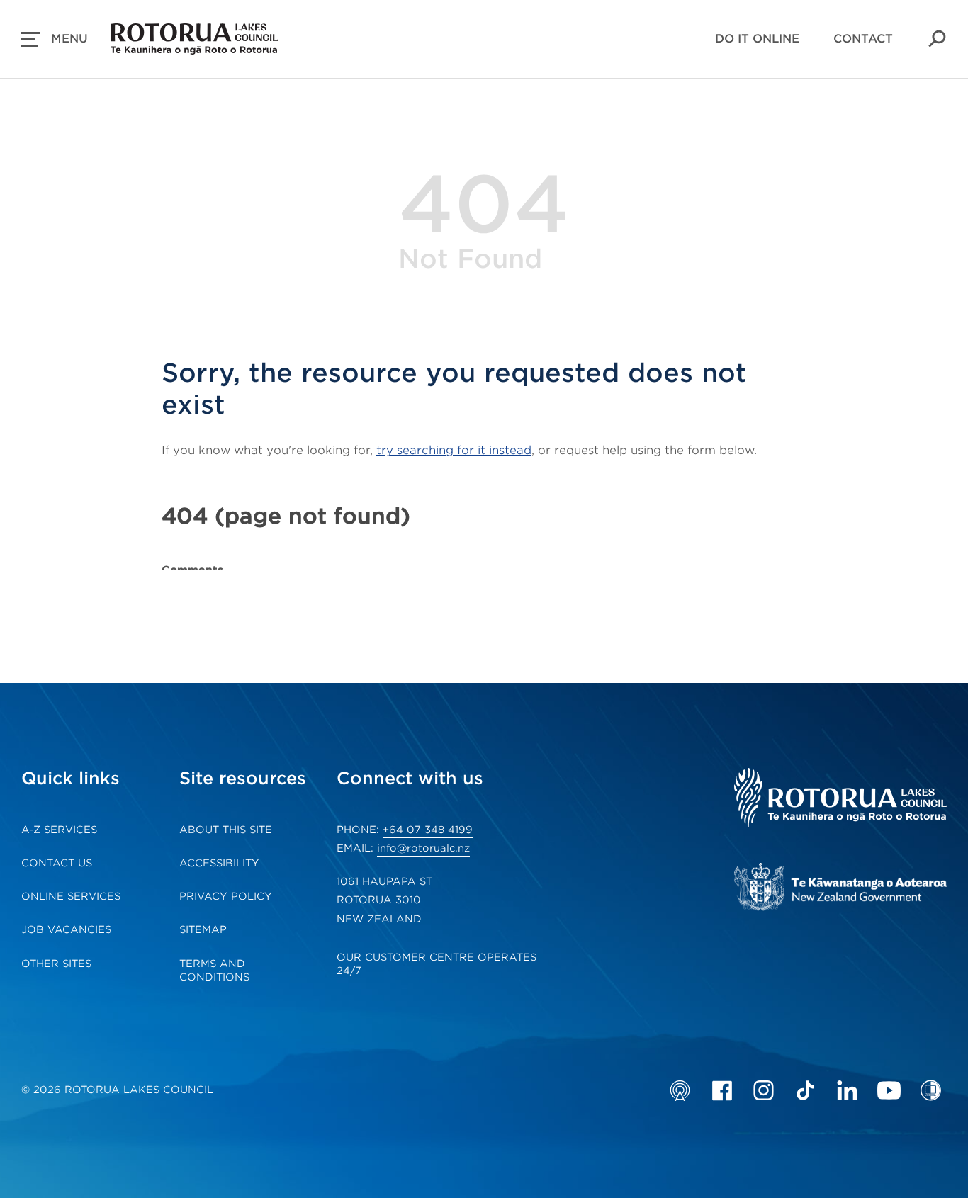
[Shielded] (931, 1090)
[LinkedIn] (847, 1090)
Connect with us (410, 778)
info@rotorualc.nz (423, 848)
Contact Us (56, 863)
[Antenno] (680, 1090)
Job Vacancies (66, 929)
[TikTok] (805, 1090)
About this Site (225, 829)
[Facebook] (722, 1090)
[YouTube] (889, 1090)
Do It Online (757, 38)
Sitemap (203, 929)
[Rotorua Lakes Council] (840, 799)
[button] (54, 38)
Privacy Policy (225, 896)
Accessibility (219, 863)
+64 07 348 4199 (428, 829)
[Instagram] (764, 1090)
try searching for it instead (453, 450)
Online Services (70, 896)
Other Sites (56, 963)
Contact (863, 38)
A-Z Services (59, 829)
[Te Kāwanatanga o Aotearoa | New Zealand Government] (840, 889)
